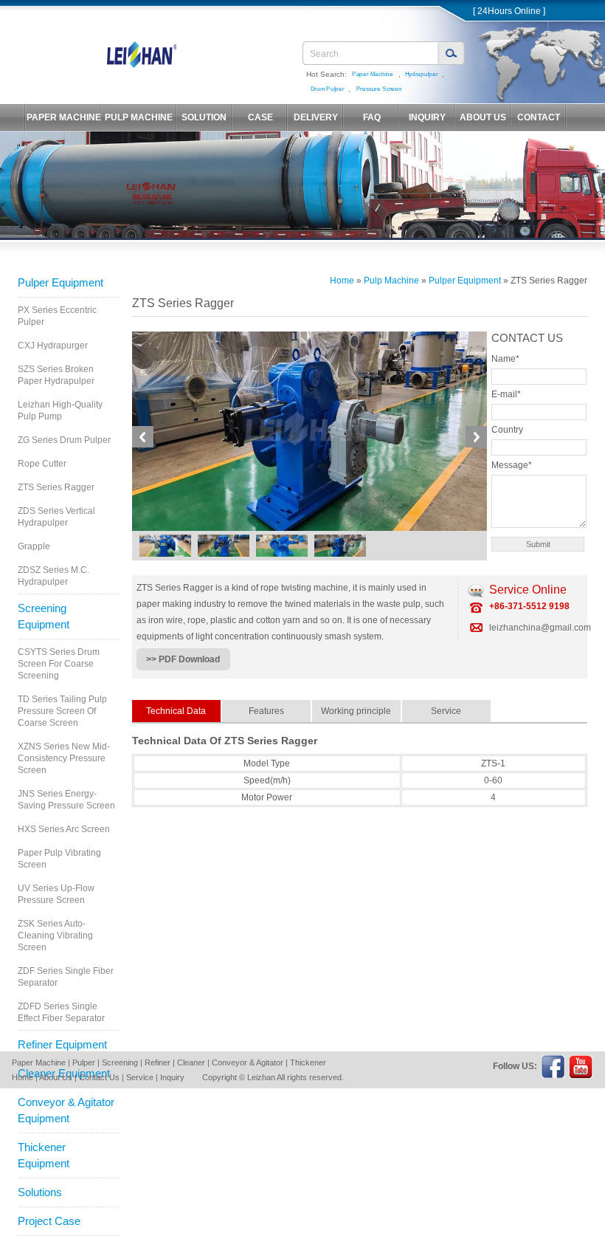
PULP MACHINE (139, 117)
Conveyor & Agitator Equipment (66, 1110)
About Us (55, 1077)
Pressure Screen (379, 89)
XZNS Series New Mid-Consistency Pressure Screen (64, 758)
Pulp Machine (391, 280)
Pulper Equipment (60, 282)
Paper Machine (372, 74)
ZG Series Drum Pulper (64, 440)
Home (342, 280)
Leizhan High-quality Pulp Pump (60, 410)
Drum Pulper (328, 89)
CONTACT (538, 117)
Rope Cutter (42, 464)
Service (139, 1077)
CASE (260, 117)
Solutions (40, 1192)
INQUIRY (427, 117)
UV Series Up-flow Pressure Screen (56, 894)
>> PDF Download (183, 659)
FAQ (372, 117)
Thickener (308, 1062)
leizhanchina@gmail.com (540, 627)
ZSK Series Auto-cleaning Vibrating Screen (55, 935)
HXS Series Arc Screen (64, 829)
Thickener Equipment (43, 1155)
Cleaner (191, 1062)
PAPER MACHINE (64, 117)
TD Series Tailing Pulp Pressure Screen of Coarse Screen (62, 711)
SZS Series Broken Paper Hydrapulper (56, 375)
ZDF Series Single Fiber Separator (66, 977)
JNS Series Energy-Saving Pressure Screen (66, 800)
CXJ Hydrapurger (53, 345)
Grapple (34, 546)
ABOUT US (483, 117)
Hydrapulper (421, 74)
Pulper (83, 1062)
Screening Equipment (43, 616)
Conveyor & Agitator (247, 1062)
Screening (120, 1062)
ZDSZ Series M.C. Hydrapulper (53, 576)
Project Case (49, 1221)
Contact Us (99, 1077)
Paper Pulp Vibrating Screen (59, 859)
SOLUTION (204, 117)
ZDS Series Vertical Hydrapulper (56, 517)
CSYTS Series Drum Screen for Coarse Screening (59, 664)
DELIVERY (316, 117)
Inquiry (172, 1077)
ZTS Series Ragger (56, 487)
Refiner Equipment (62, 1044)
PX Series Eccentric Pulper (57, 316)
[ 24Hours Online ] (509, 11)
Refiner (157, 1062)
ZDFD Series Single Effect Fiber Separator (61, 1012)
